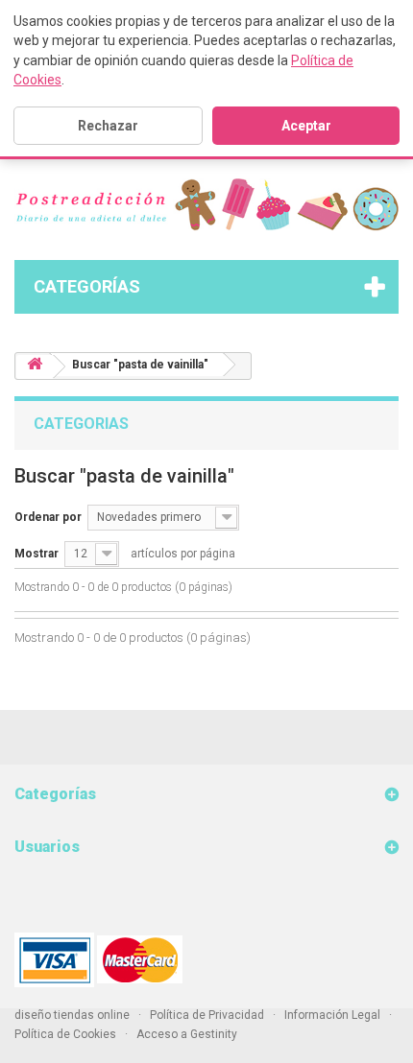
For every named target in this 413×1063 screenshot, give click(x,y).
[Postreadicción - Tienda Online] (206, 204)
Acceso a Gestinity (186, 1034)
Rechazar (108, 125)
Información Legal (332, 1015)
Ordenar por (48, 517)
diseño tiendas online (72, 1015)
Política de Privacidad (207, 1015)
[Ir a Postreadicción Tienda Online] (34, 367)
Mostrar (36, 553)
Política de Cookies (65, 1034)
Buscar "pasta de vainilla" (140, 364)
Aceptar (306, 125)
